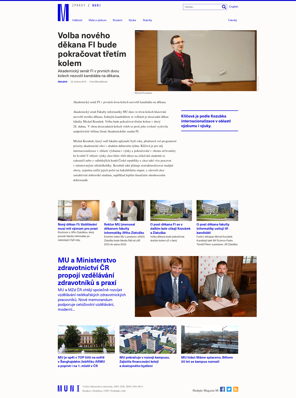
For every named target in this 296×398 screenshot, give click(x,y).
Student (117, 20)
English (233, 6)
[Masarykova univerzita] (68, 389)
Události (77, 20)
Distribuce (98, 390)
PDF (106, 390)
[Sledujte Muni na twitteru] (229, 389)
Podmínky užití (118, 390)
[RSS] (235, 389)
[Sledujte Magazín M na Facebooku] (222, 389)
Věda (97, 20)
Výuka (132, 20)
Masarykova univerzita (102, 386)
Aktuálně (62, 81)
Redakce (86, 390)
